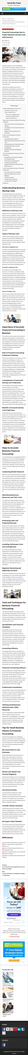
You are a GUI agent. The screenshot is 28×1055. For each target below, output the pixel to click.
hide (17, 105)
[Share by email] (4, 1033)
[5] (8, 768)
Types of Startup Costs (9, 112)
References (5, 183)
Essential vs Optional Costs (12, 116)
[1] (13, 288)
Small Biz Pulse (14, 3)
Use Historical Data (9, 177)
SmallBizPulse (6, 40)
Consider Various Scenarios (10, 179)
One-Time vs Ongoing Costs (13, 114)
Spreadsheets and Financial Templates (13, 157)
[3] (9, 517)
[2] (25, 404)
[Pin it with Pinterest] (15, 1029)
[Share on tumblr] (23, 1029)
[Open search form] (25, 13)
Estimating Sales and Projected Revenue (14, 144)
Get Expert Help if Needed (10, 181)
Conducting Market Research (11, 139)
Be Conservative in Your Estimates (12, 172)
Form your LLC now (15, 936)
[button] (2, 13)
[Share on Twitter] (7, 1029)
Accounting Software (9, 159)
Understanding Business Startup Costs (12, 108)
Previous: (13, 866)
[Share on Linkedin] (19, 1029)
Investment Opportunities (8, 29)
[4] (8, 644)
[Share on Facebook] (4, 1029)
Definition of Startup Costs (10, 110)
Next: (13, 873)
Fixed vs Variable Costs (11, 118)
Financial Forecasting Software (11, 160)
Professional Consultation (10, 162)
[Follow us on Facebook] (4, 1045)
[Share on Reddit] (11, 1029)
